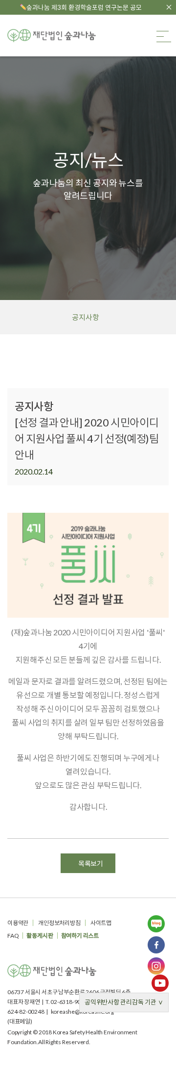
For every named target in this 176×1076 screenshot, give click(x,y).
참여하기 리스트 (80, 935)
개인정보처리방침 (59, 922)
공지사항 (85, 317)
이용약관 (17, 922)
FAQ (13, 935)
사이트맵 (100, 922)
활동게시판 (39, 935)
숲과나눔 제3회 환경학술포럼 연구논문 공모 (84, 7)
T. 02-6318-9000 (66, 1001)
